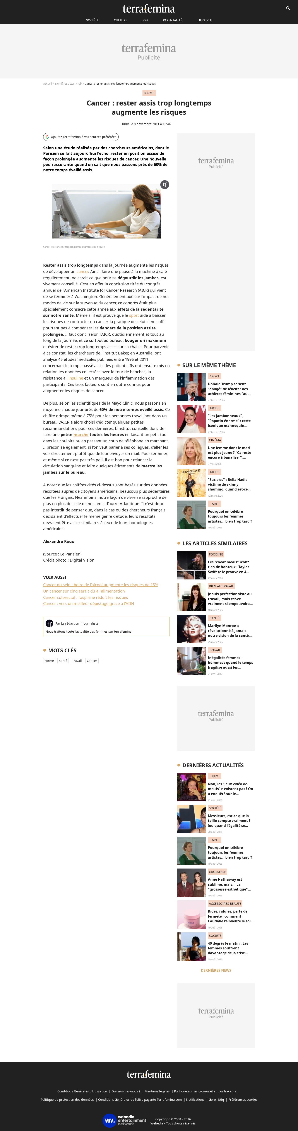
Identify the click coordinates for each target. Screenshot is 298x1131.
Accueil (47, 83)
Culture (120, 20)
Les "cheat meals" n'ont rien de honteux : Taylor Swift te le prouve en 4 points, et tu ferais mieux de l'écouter (230, 572)
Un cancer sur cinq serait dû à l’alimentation (84, 591)
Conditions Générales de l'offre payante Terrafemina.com (140, 1099)
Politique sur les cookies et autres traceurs (205, 1091)
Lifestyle (204, 20)
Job (145, 20)
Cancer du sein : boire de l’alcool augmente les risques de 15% (100, 584)
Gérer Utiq (216, 1099)
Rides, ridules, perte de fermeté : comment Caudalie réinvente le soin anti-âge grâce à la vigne (230, 918)
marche (81, 434)
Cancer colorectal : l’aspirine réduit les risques (85, 597)
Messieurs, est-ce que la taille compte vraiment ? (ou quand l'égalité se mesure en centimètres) (229, 823)
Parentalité (172, 20)
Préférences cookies (242, 1099)
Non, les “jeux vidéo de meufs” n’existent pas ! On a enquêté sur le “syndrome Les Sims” (230, 791)
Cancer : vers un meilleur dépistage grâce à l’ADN (88, 603)
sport (134, 315)
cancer (82, 271)
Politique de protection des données (67, 1099)
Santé (63, 661)
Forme (49, 661)
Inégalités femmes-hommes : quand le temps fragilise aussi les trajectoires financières (230, 665)
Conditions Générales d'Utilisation (82, 1091)
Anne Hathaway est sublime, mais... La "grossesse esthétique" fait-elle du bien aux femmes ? (228, 889)
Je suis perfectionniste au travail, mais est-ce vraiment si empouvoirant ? (231, 601)
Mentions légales (157, 1091)
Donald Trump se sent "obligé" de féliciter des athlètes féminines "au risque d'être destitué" (228, 391)
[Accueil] (149, 8)
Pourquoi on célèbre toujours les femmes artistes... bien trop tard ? (230, 516)
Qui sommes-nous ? (125, 1091)
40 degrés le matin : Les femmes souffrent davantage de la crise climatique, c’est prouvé (228, 950)
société (92, 20)
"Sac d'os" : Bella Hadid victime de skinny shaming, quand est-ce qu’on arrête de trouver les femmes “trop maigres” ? (231, 489)
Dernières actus (65, 83)
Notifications (195, 1099)
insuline (76, 378)
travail (77, 661)
